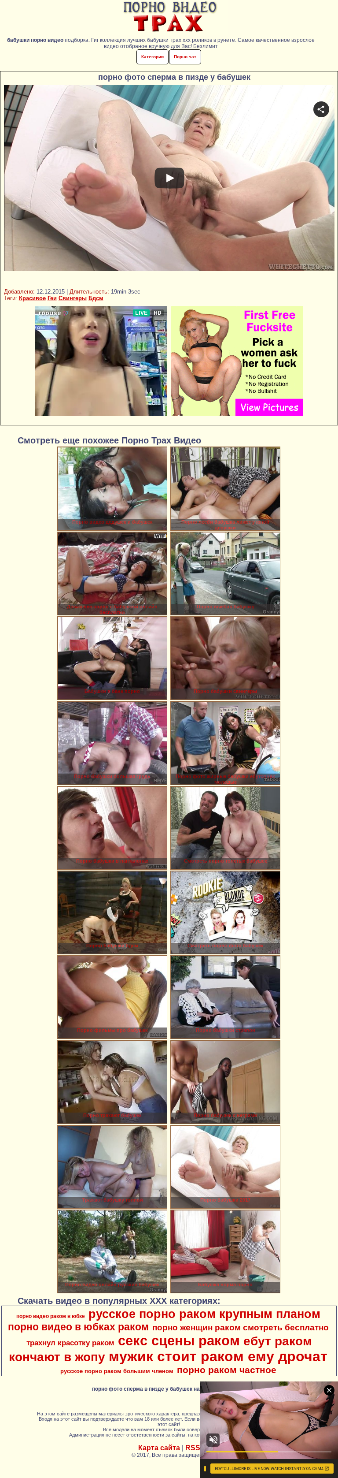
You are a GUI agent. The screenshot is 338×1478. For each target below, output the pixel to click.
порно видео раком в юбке (50, 1316)
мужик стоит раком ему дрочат (218, 1356)
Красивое (32, 298)
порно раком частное (226, 1370)
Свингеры (73, 298)
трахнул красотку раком (70, 1342)
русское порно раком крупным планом (204, 1314)
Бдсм (95, 298)
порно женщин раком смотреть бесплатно (240, 1327)
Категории (152, 56)
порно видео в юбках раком (78, 1327)
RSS (192, 1448)
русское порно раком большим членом (116, 1371)
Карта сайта (159, 1448)
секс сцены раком (179, 1340)
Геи (52, 298)
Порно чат (185, 56)
